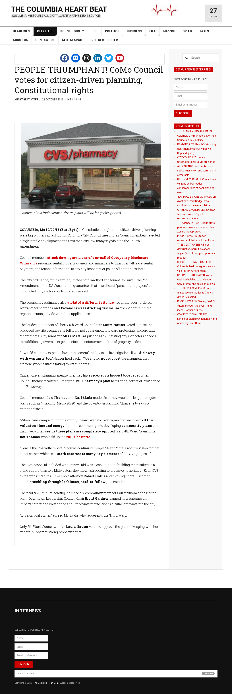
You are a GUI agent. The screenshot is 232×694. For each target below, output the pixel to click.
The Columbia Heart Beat (46, 683)
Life (152, 31)
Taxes (204, 31)
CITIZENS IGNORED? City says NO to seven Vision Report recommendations (196, 214)
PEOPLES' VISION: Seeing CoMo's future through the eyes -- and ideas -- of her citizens (196, 305)
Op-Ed (187, 31)
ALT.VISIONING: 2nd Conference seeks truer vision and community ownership (196, 170)
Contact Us (45, 40)
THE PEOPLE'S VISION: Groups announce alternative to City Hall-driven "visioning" (196, 292)
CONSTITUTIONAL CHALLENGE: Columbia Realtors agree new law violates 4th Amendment (196, 266)
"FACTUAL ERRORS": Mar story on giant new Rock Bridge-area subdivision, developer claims (196, 201)
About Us (20, 40)
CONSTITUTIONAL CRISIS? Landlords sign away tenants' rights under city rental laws (197, 319)
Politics (112, 31)
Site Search (72, 40)
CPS (95, 31)
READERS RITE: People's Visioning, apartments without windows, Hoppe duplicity (196, 149)
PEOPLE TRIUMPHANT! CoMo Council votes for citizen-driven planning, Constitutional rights (88, 79)
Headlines (21, 31)
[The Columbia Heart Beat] (59, 12)
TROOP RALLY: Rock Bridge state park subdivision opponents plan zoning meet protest (196, 227)
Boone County (72, 31)
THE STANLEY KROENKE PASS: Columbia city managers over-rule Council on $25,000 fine (196, 135)
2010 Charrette (78, 437)
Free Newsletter (104, 40)
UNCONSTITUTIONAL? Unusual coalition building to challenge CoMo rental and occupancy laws (196, 279)
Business (134, 31)
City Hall (45, 31)
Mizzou (169, 31)
